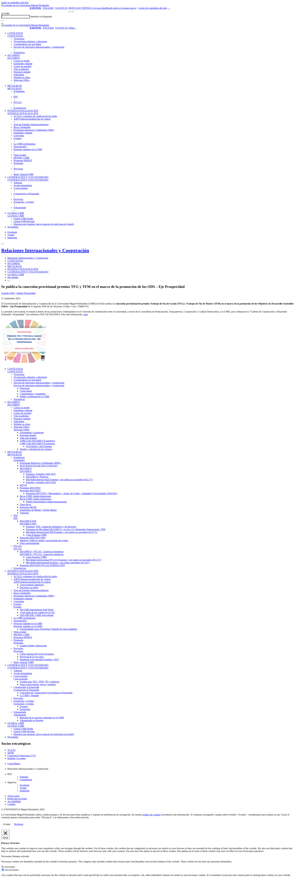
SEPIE (10, 753)
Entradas (24, 777)
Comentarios (26, 779)
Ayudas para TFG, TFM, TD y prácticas (39, 681)
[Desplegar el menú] (73, 11)
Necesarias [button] (6, 856)
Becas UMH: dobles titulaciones (35, 496)
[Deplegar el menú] (8, 280)
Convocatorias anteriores (32, 584)
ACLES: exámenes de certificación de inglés (35, 116)
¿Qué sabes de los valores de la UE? (37, 612)
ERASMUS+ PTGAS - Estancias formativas (42, 551)
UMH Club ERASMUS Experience (37, 441)
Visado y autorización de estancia (36, 449)
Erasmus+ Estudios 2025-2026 (41, 482)
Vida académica (21, 69)
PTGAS (18, 102)
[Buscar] (2, 20)
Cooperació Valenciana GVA (21, 755)
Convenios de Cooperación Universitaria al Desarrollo (46, 692)
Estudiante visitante (23, 63)
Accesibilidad (14, 801)
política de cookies (152, 814)
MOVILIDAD (14, 85)
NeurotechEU (20, 146)
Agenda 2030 (7, 293)
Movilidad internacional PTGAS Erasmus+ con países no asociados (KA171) (63, 560)
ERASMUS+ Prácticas (37, 476)
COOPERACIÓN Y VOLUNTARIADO (27, 177)
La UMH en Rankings (24, 144)
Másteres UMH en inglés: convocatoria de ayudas (44, 540)
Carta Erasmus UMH (36, 535)
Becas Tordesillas (22, 127)
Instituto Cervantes (16, 758)
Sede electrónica (80, 8)
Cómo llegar (26, 391)
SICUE (23, 485)
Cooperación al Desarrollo (26, 193)
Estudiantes (19, 91)
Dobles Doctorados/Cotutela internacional (46, 501)
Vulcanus (24, 512)
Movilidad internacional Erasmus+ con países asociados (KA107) (58, 562)
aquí (85, 314)
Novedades (12, 227)
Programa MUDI (28, 507)
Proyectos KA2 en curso (32, 656)
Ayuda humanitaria (23, 185)
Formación (25, 709)
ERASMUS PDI (28, 521)
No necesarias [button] (8, 866)
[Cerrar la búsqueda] (2, 23)
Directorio (25, 388)
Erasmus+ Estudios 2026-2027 (41, 474)
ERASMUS (26, 468)
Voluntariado (20, 207)
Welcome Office (21, 80)
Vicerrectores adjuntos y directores (30, 41)
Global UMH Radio (23, 218)
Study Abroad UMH (24, 174)
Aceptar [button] (6, 824)
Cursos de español (22, 66)
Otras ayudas (20, 155)
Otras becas (25, 504)
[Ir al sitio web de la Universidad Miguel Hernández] (25, 5)
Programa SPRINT (23, 160)
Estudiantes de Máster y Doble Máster (38, 510)
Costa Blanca (13, 763)
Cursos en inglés (22, 61)
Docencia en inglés (29, 587)
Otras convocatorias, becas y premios (38, 684)
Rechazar (18, 824)
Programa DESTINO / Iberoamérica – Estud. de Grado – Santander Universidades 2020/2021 (71, 493)
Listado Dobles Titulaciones (33, 645)
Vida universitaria (28, 438)
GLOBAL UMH (15, 213)
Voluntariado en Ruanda (31, 720)
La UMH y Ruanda (29, 695)
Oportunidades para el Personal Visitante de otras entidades (48, 629)
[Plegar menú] (75, 28)
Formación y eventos (24, 202)
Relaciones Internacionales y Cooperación (45, 250)
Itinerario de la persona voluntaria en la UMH (42, 717)
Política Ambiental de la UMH (34, 396)
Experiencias (20, 108)
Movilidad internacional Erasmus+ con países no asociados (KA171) (59, 479)
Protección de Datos (17, 798)
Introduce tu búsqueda (41, 16)
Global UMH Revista (24, 221)
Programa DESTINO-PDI (32, 537)
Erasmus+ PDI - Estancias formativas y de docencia (51, 526)
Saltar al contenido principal (14, 2)
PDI (16, 96)
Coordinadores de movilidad (27, 44)
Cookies (11, 804)
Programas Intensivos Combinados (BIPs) (34, 130)
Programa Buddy (28, 435)
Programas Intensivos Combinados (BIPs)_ (41, 463)
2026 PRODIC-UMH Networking (36, 615)
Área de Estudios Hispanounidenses (31, 124)
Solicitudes (19, 74)
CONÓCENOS (15, 33)
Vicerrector (19, 38)
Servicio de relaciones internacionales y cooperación (39, 47)
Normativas (19, 52)
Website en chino (22, 77)
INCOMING (13, 55)
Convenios (19, 135)
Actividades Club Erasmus (39, 446)
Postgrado (18, 163)
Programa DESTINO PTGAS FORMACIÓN (42, 565)
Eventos (17, 138)
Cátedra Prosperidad (25, 293)
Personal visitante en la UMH (28, 149)
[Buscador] (169, 8)
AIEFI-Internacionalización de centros (32, 119)
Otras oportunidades (29, 543)
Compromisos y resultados (32, 393)
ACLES (11, 750)
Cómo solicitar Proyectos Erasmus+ (37, 654)
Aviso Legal (13, 796)
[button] (15, 36)
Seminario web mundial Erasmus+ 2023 (39, 659)
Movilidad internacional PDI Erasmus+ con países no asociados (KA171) (61, 532)
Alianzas (18, 182)
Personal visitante (22, 72)
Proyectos (18, 168)
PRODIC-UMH (21, 157)
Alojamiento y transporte (32, 432)
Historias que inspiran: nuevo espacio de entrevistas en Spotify (44, 224)
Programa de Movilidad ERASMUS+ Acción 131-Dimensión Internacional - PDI (65, 529)
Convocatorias (21, 188)
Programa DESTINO (30, 488)
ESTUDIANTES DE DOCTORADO (39, 465)
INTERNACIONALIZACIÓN (22, 110)
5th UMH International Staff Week (36, 609)
